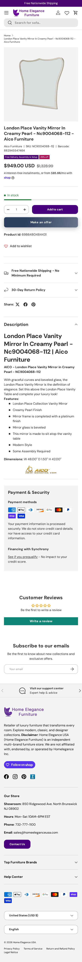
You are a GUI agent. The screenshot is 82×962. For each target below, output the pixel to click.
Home (7, 35)
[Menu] (6, 12)
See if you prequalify (23, 557)
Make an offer (41, 222)
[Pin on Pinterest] (33, 304)
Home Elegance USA (24, 942)
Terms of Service (33, 948)
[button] (75, 12)
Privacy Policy (12, 948)
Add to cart (55, 209)
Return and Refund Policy (60, 948)
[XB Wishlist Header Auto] (66, 12)
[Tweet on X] (17, 304)
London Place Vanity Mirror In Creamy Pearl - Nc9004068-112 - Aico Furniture (39, 40)
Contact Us (17, 844)
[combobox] (41, 22)
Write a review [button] (41, 621)
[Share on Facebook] (25, 304)
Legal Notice (11, 952)
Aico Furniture (13, 146)
